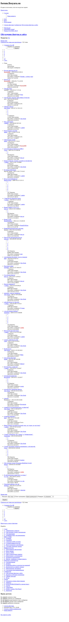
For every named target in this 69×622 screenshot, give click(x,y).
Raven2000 (7, 72)
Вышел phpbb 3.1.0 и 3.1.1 (11, 207)
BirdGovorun (7, 180)
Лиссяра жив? (8, 88)
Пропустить (4, 10)
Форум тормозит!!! (9, 284)
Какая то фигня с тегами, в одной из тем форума (18, 160)
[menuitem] (11, 16)
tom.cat (22, 157)
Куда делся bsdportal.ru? (10, 179)
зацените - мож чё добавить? (12, 293)
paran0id (6, 267)
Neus (21, 94)
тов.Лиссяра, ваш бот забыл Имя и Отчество (17, 97)
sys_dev (6, 476)
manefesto (6, 312)
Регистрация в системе (10, 130)
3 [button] (4, 53)
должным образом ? (9, 416)
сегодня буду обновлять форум (13, 389)
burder (5, 359)
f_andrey (22, 127)
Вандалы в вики (8, 266)
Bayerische (7, 377)
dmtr (5, 258)
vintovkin (22, 490)
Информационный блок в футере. (13, 228)
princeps (6, 239)
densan (6, 464)
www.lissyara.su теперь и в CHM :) (14, 148)
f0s (9, 38)
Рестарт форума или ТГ (11, 70)
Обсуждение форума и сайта (14, 34)
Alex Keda (7, 108)
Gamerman (7, 436)
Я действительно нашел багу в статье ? (15, 475)
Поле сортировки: (20, 496)
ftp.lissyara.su (7, 348)
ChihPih (6, 123)
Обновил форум (8, 106)
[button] (9, 45)
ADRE (22, 327)
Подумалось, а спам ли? (11, 367)
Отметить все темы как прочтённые (11, 42)
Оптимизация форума (10, 376)
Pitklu (21, 354)
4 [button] (4, 54)
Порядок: (41, 496)
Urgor (5, 150)
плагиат (6, 398)
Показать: (5, 496)
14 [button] (4, 59)
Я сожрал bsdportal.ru (10, 170)
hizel (5, 418)
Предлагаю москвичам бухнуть (13, 237)
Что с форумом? (8, 121)
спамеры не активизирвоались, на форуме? (16, 407)
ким (21, 254)
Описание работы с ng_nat (11, 484)
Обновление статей (9, 139)
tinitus (5, 132)
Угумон (22, 308)
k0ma (5, 141)
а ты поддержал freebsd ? (11, 311)
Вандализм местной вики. (11, 330)
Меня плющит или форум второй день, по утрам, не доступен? (22, 425)
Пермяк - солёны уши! (26, 76)
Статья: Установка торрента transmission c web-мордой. (19, 446)
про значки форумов (10, 357)
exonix (22, 386)
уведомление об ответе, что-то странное (15, 257)
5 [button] (4, 56)
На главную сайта (6, 614)
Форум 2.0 (7, 79)
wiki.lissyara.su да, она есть (11, 302)
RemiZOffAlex (8, 221)
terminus (6, 485)
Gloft (5, 341)
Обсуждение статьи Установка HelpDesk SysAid (18, 463)
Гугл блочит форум (9, 275)
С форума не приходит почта (12, 198)
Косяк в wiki (7, 219)
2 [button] (4, 51)
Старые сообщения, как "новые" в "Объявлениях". (18, 434)
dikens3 (22, 364)
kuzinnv (22, 460)
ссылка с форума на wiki (11, 339)
